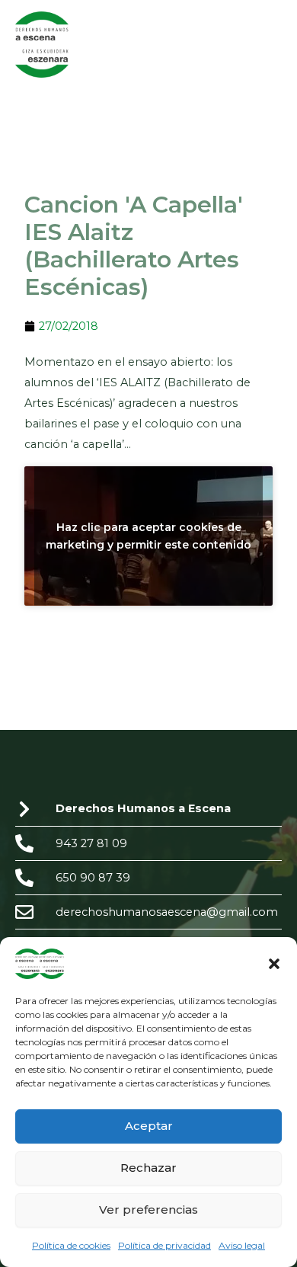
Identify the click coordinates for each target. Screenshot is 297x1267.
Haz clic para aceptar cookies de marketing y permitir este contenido (148, 535)
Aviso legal (242, 1245)
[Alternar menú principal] (266, 44)
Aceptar (149, 1125)
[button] (274, 963)
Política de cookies (71, 1245)
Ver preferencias (148, 1209)
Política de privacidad (164, 1245)
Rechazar (148, 1167)
